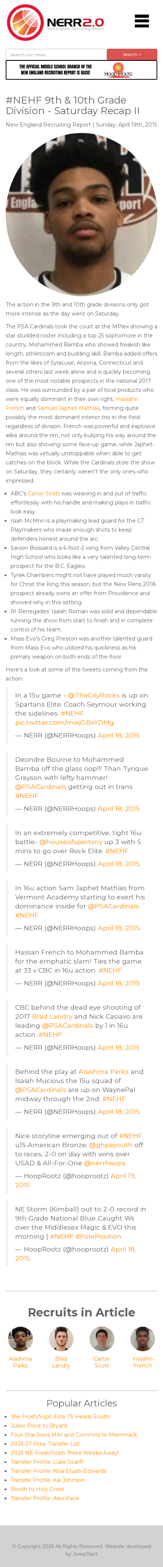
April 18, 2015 (119, 735)
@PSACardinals (40, 786)
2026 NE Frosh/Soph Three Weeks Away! (65, 1452)
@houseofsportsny (70, 842)
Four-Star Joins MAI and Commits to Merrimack (74, 1434)
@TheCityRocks (94, 695)
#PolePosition (98, 1236)
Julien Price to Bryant (39, 1425)
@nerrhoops (105, 1163)
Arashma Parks (103, 1071)
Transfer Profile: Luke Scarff (47, 1462)
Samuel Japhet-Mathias (68, 408)
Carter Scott (44, 493)
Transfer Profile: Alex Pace (45, 1498)
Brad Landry (52, 1016)
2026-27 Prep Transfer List (45, 1443)
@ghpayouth (111, 1145)
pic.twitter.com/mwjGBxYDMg (64, 722)
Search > (132, 54)
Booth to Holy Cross (37, 1489)
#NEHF (72, 713)
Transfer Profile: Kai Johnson (48, 1480)
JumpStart (85, 1554)
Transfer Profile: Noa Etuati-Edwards (58, 1471)
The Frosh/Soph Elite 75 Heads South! (60, 1416)
